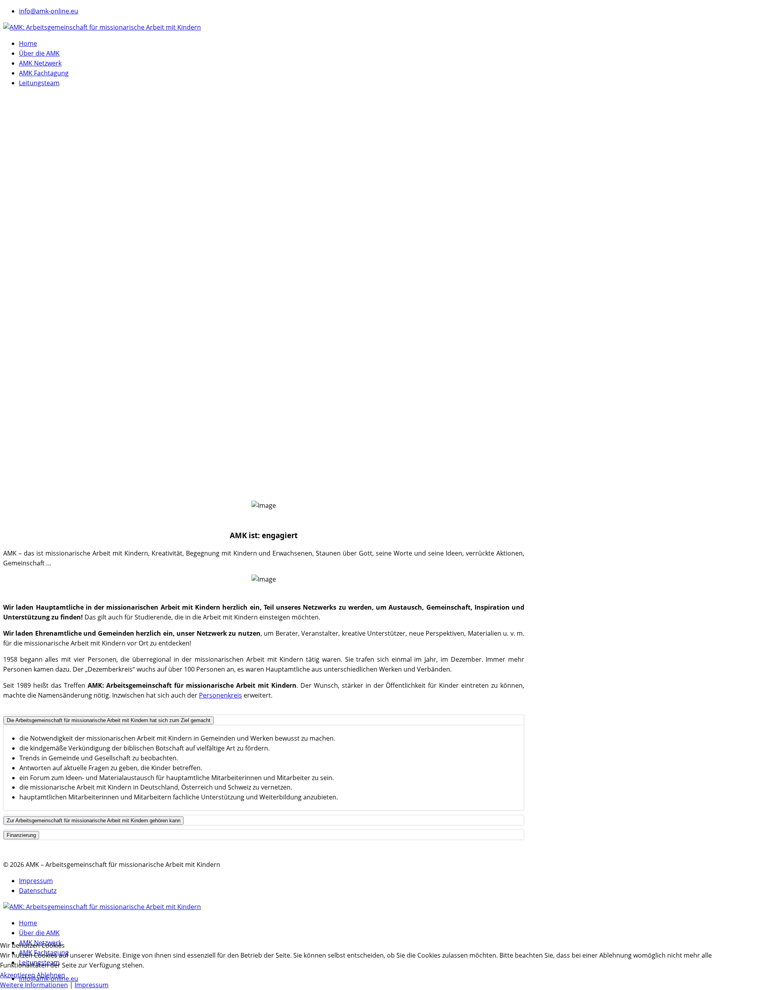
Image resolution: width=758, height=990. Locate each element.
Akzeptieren (17, 975)
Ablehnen (51, 975)
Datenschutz (37, 890)
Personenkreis (220, 695)
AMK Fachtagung (44, 73)
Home (28, 43)
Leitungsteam (39, 83)
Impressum (36, 880)
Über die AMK (39, 53)
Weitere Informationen (34, 985)
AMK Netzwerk (40, 63)
